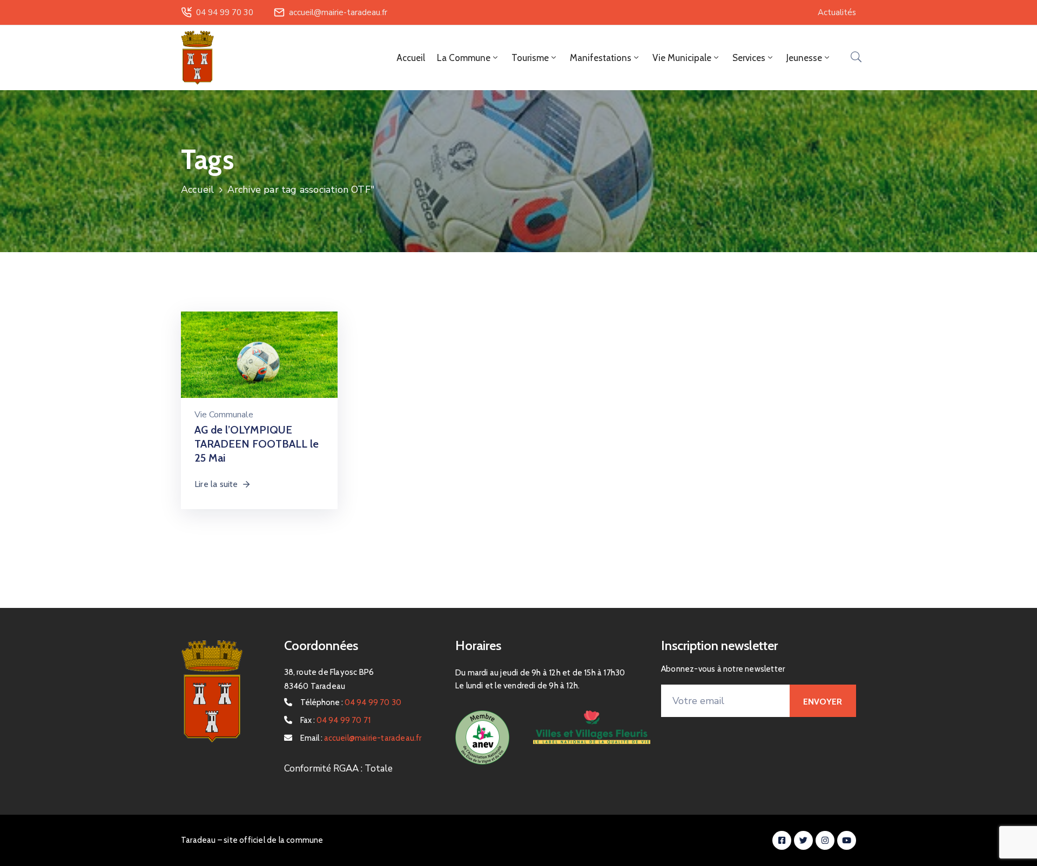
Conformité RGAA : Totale (338, 768)
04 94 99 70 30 (224, 12)
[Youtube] (846, 840)
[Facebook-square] (781, 840)
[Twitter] (803, 840)
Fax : (335, 720)
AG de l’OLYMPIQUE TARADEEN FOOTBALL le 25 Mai (256, 443)
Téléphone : (351, 702)
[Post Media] (259, 363)
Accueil (410, 57)
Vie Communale (223, 415)
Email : (361, 738)
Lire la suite (216, 484)
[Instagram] (825, 840)
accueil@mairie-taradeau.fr (338, 12)
